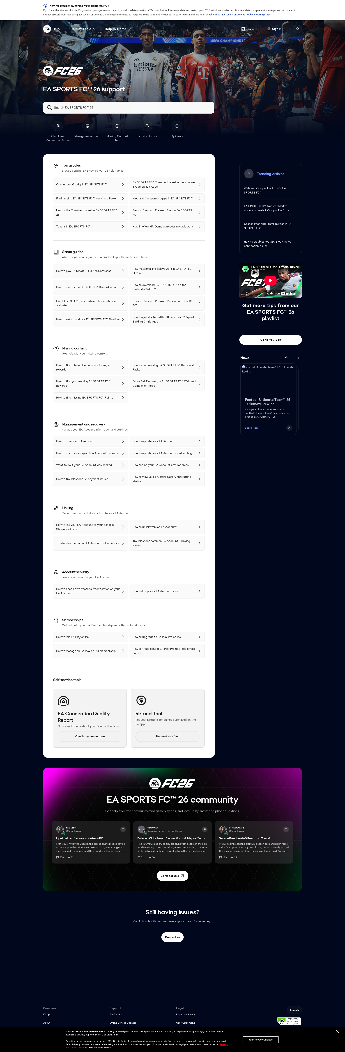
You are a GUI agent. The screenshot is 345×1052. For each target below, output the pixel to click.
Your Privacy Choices (261, 1039)
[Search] (298, 29)
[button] (172, 876)
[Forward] (298, 358)
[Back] (286, 358)
